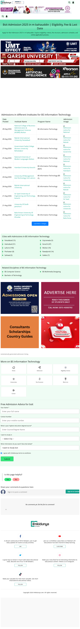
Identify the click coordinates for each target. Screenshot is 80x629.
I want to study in (6, 435)
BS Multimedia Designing (51, 272)
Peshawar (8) (9, 251)
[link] (18, 2)
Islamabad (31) (10, 244)
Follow (20, 565)
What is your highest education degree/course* (16, 426)
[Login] (73, 2)
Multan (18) (46, 248)
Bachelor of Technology (13, 275)
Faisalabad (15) (10, 240)
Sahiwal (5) (8, 255)
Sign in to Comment (73, 491)
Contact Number (6, 417)
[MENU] (77, 2)
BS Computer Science (12, 272)
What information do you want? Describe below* (16, 444)
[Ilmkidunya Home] (6, 2)
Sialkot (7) (46, 255)
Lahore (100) (9, 248)
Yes (8, 479)
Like (20, 546)
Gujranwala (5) (47, 240)
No (16, 479)
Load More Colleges (40, 224)
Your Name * (5, 407)
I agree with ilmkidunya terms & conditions (17, 453)
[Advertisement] (40, 94)
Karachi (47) (46, 244)
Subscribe (60, 546)
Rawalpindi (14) (48, 251)
